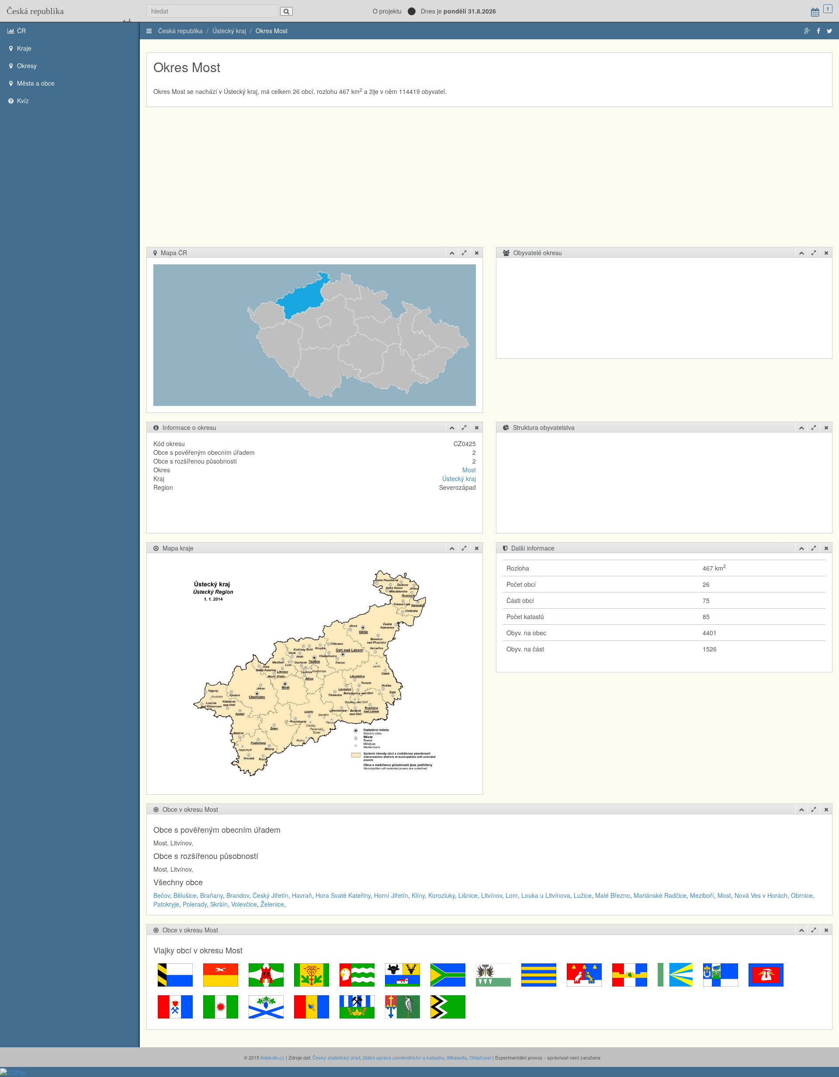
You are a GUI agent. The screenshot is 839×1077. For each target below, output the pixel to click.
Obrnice (802, 895)
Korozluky (441, 895)
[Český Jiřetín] (357, 974)
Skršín (219, 904)
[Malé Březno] (766, 974)
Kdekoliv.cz (272, 1057)
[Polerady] (357, 1005)
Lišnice (468, 895)
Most (469, 469)
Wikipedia (457, 1057)
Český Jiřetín (270, 895)
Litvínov (491, 895)
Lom (512, 895)
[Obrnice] (266, 1005)
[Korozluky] (539, 974)
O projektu (387, 11)
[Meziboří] (221, 1005)
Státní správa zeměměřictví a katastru (403, 1057)
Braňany (211, 895)
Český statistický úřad (336, 1057)
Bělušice (185, 895)
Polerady (195, 904)
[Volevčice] (402, 1005)
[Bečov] (175, 974)
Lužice (583, 895)
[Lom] (630, 974)
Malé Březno (612, 895)
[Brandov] (311, 974)
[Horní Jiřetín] (448, 974)
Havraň (302, 895)
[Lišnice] (584, 974)
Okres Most (272, 30)
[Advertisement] (489, 181)
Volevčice (244, 904)
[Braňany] (266, 974)
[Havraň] (402, 974)
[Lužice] (720, 974)
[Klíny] (493, 974)
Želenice (272, 904)
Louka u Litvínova (545, 895)
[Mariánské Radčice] (175, 1005)
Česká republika (35, 11)
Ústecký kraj (229, 30)
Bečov (161, 895)
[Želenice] (448, 1005)
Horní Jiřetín (391, 895)
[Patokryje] (311, 1005)
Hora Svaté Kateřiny (343, 895)
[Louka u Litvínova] (675, 974)
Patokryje (166, 904)
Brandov (237, 895)
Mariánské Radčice (660, 895)
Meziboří (702, 895)
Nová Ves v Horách (761, 895)
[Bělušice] (221, 974)
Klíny (418, 895)
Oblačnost (480, 1057)
